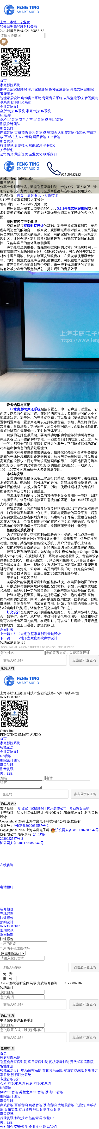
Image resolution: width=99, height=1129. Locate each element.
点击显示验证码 (84, 660)
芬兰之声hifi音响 (31, 119)
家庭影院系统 (10, 85)
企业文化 (35, 154)
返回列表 (6, 629)
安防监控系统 (73, 98)
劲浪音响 (50, 132)
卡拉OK (49, 145)
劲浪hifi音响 (54, 119)
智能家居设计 (10, 98)
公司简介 (6, 154)
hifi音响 (6, 115)
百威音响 (21, 132)
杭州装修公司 (57, 808)
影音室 (23, 808)
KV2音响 (25, 137)
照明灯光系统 (21, 102)
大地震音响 (66, 132)
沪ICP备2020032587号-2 (31, 825)
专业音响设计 (10, 107)
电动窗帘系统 (31, 98)
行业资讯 (6, 145)
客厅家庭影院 (38, 89)
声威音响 (6, 132)
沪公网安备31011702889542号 (77, 830)
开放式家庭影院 (82, 89)
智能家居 (6, 94)
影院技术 (21, 145)
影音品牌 (6, 128)
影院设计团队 (10, 124)
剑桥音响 (35, 132)
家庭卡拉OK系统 (38, 111)
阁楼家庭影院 (59, 89)
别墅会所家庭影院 (13, 89)
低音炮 (80, 132)
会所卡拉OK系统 (12, 111)
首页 (3, 81)
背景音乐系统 (52, 98)
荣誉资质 (21, 154)
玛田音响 (39, 137)
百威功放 (11, 137)
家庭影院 (37, 808)
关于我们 (6, 150)
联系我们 (50, 154)
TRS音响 (53, 137)
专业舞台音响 (79, 808)
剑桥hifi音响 (9, 119)
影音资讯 (6, 141)
